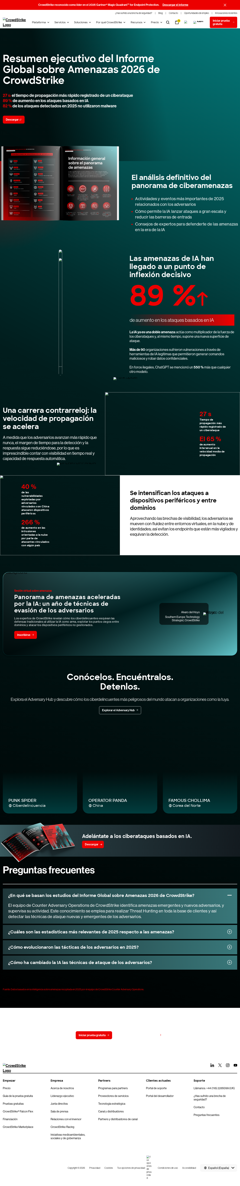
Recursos (136, 22)
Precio (155, 22)
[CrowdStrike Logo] (14, 22)
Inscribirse (23, 635)
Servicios (60, 22)
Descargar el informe (175, 5)
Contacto (125, 1035)
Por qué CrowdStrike (109, 22)
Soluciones (80, 22)
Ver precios (151, 1035)
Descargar (12, 119)
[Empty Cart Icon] (198, 22)
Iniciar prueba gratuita (92, 1035)
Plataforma (39, 22)
